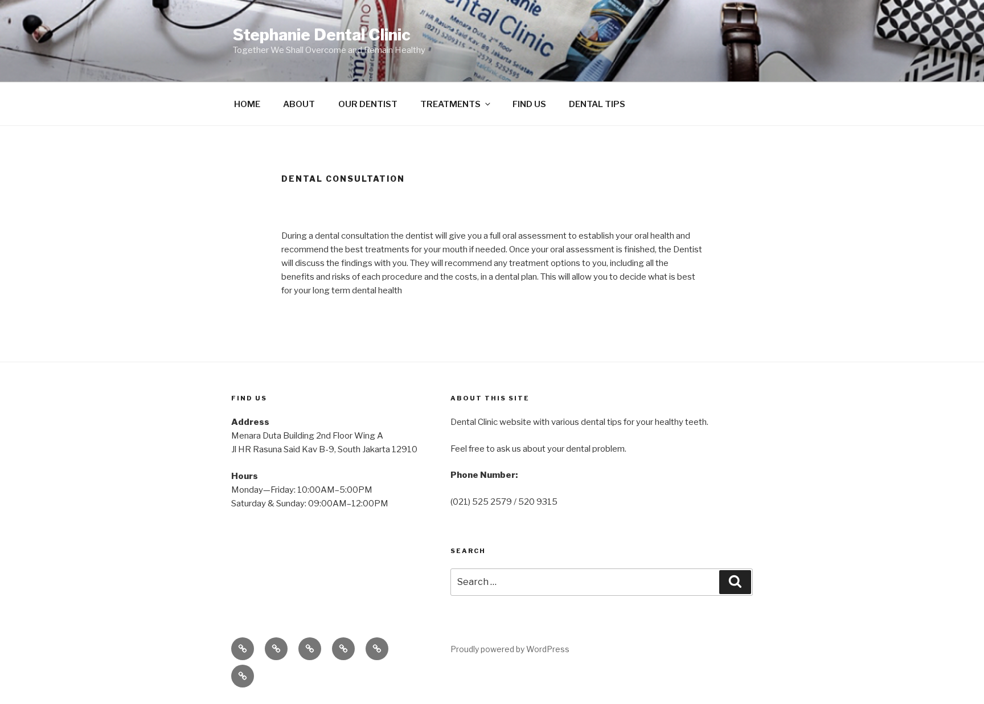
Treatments (450, 104)
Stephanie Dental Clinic (322, 34)
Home (247, 104)
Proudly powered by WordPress (509, 649)
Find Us (529, 104)
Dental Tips (597, 104)
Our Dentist (367, 104)
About (299, 104)
